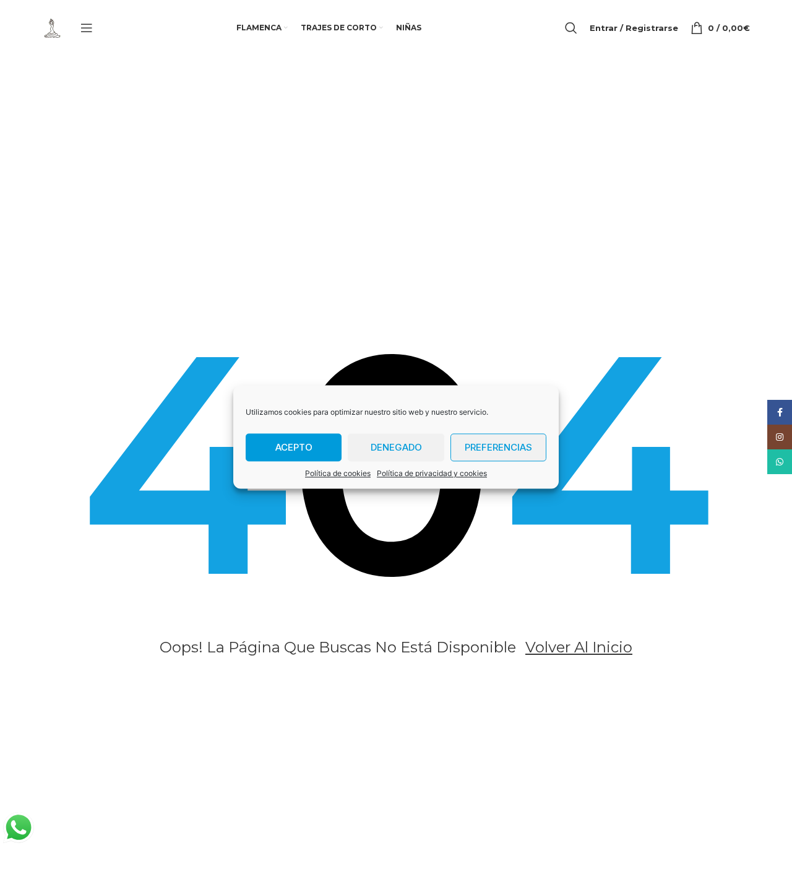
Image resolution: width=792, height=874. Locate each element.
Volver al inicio (578, 647)
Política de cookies (338, 473)
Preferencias (498, 447)
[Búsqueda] (571, 27)
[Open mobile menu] (86, 27)
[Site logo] (52, 27)
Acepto (293, 447)
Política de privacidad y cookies (432, 473)
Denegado (396, 447)
